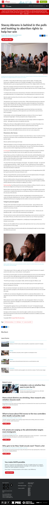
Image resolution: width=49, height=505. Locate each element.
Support (44, 1)
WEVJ (29, 491)
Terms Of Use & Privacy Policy (31, 483)
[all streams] (47, 6)
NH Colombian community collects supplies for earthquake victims (23, 352)
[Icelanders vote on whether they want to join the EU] (10, 388)
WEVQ (29, 494)
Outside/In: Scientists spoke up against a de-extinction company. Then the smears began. (28, 370)
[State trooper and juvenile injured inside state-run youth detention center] (5, 361)
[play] (3, 6)
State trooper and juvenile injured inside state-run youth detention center (24, 361)
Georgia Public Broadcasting (17, 318)
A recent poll (7, 150)
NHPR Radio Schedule (22, 485)
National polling (7, 185)
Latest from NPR (27, 322)
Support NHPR (9, 472)
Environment (12, 342)
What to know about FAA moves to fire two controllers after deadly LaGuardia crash (24, 414)
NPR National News (9, 322)
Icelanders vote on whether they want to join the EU (32, 386)
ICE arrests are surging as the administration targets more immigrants (22, 430)
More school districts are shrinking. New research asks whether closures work (23, 398)
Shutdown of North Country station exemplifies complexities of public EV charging (26, 343)
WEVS (29, 495)
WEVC (29, 488)
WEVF (29, 489)
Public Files (30, 485)
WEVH (29, 490)
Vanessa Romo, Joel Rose (7, 433)
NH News (11, 350)
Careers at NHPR (21, 488)
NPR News (19, 322)
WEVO (29, 493)
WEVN (29, 492)
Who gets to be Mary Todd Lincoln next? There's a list (23, 446)
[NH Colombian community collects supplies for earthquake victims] (5, 352)
